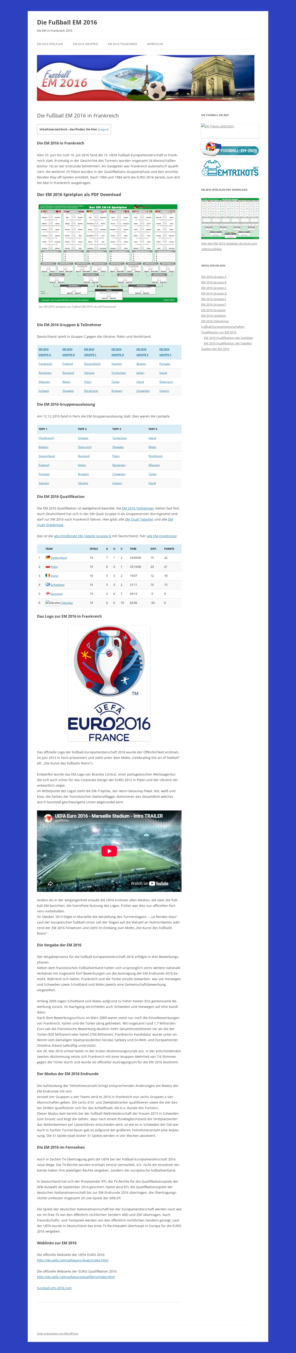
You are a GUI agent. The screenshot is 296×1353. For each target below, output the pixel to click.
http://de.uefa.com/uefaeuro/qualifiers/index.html (76, 1277)
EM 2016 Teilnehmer (122, 44)
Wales (66, 382)
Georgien (57, 594)
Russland (68, 373)
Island (163, 373)
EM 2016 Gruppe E (213, 299)
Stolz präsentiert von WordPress (57, 1333)
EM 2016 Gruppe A (213, 277)
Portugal (164, 364)
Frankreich (45, 364)
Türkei (115, 382)
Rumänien (45, 373)
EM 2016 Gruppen (85, 44)
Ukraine (89, 373)
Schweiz (44, 391)
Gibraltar (67, 603)
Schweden (143, 391)
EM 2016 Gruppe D (214, 293)
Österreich (166, 382)
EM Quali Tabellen (139, 519)
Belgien (141, 364)
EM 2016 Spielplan (50, 44)
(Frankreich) (46, 438)
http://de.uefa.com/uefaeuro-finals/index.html (72, 1260)
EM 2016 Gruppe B (213, 282)
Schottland (57, 585)
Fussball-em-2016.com (54, 1288)
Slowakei (68, 391)
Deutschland (92, 364)
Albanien (44, 382)
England (67, 364)
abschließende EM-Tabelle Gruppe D (82, 536)
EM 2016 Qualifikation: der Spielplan (228, 338)
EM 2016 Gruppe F (213, 304)
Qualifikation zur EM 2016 (218, 332)
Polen (87, 382)
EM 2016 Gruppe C (213, 288)
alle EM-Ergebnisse (161, 536)
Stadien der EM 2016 (215, 349)
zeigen (103, 129)
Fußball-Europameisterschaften (222, 327)
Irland (140, 382)
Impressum (155, 44)
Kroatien (116, 391)
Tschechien (118, 373)
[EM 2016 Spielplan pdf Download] (230, 238)
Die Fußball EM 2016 (67, 22)
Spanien (116, 364)
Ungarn (164, 391)
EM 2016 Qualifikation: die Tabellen (228, 343)
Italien (140, 373)
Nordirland (91, 391)
